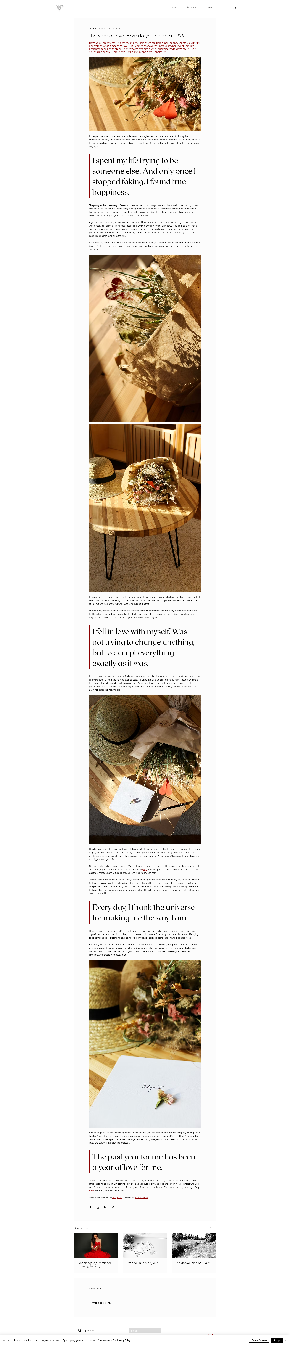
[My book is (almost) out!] (145, 1245)
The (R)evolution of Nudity (193, 1263)
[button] (234, 7)
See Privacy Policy (121, 1340)
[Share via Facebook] (90, 1207)
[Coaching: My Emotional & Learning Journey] (96, 1245)
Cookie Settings (259, 1340)
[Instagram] (80, 1330)
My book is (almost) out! (142, 1263)
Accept (277, 1340)
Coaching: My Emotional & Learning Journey (96, 1264)
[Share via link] (112, 1207)
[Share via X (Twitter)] (98, 1207)
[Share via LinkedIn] (105, 1207)
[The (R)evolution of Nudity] (194, 1245)
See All (212, 1227)
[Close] (286, 1340)
